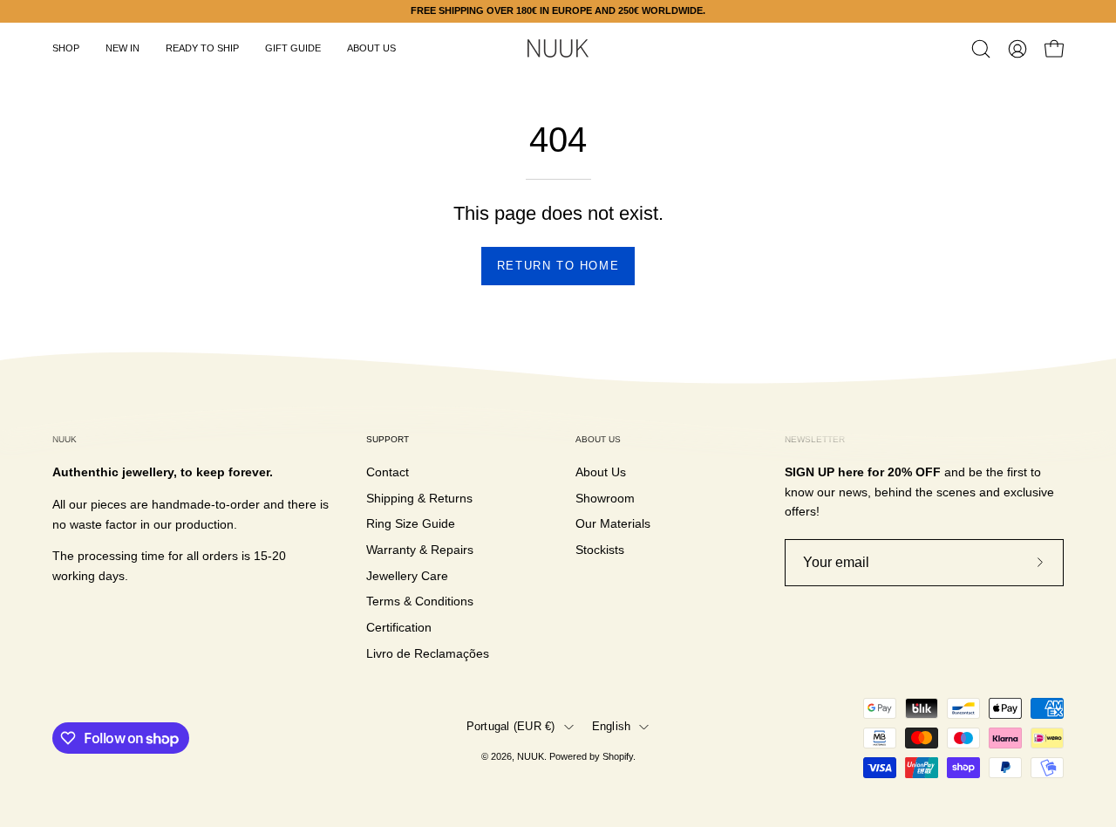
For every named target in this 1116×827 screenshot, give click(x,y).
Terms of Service (710, 544)
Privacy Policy (623, 544)
